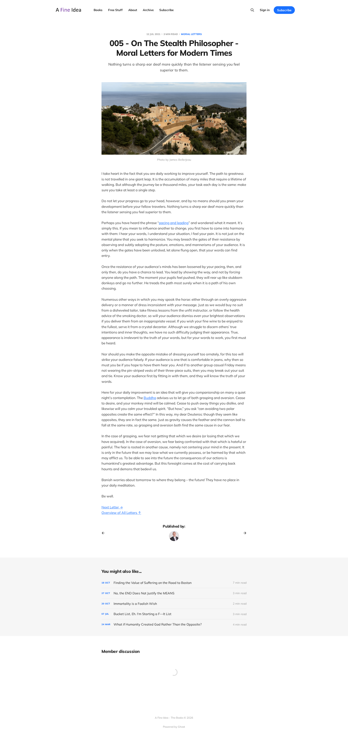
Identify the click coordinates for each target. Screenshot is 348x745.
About (132, 10)
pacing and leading (173, 223)
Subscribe (166, 10)
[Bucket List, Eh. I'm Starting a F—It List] (174, 614)
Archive (148, 10)
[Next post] (243, 533)
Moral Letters (191, 34)
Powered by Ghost (174, 726)
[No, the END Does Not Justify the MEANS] (174, 593)
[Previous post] (105, 533)
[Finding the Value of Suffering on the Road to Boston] (174, 583)
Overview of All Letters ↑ (121, 512)
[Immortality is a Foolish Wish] (174, 604)
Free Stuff (115, 10)
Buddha (150, 398)
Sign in (265, 10)
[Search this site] (252, 10)
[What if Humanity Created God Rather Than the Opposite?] (174, 624)
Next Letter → (112, 507)
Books (98, 10)
